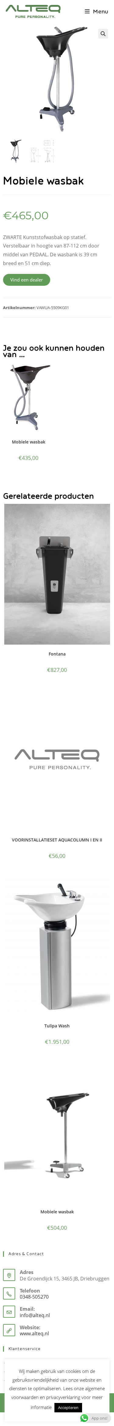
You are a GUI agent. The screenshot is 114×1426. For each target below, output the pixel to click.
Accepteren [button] (68, 1407)
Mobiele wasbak (28, 442)
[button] (103, 34)
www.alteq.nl (34, 1333)
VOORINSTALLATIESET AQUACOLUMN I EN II (57, 840)
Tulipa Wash (57, 1026)
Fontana (57, 654)
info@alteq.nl (35, 1315)
